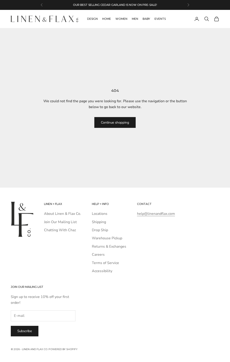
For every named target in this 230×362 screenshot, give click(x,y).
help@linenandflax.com (156, 213)
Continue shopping (115, 122)
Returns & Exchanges (109, 246)
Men (135, 18)
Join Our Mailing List (60, 222)
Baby (146, 18)
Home (106, 18)
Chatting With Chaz (60, 230)
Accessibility (102, 271)
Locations (99, 213)
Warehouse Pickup (107, 238)
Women (121, 18)
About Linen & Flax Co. (62, 213)
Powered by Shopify (63, 349)
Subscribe (24, 331)
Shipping (99, 222)
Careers (98, 254)
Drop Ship (100, 230)
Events (160, 18)
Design (92, 18)
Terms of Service (105, 262)
